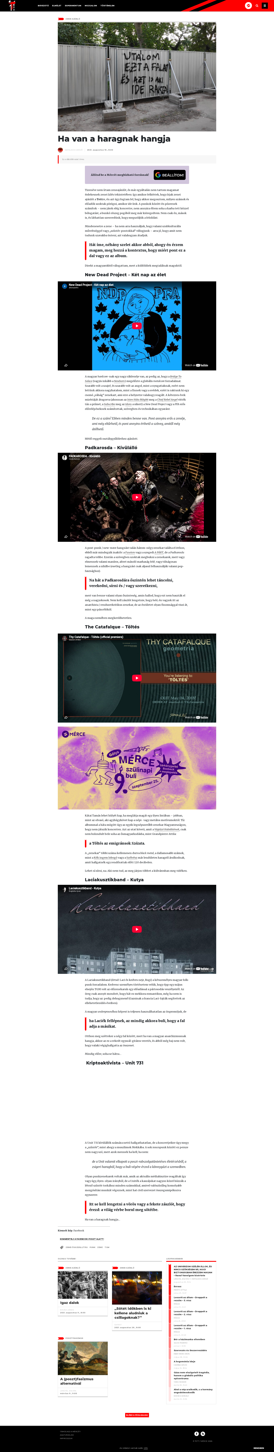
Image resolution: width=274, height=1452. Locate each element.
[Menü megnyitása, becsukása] (265, 6)
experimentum (73, 6)
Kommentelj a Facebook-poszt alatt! (82, 1239)
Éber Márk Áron (182, 1354)
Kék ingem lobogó (105, 857)
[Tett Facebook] (196, 1434)
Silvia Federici (181, 1343)
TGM (107, 1247)
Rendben (259, 1448)
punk (92, 1247)
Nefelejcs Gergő (74, 150)
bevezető (43, 6)
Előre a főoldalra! (137, 1415)
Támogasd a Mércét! (70, 1431)
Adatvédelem (67, 1435)
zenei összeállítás (77, 1247)
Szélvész (131, 857)
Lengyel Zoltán (68, 1391)
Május (177, 1304)
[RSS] (203, 1434)
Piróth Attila (180, 1290)
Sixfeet (118, 1325)
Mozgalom (91, 6)
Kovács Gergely (181, 1396)
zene (100, 1247)
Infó (146, 1448)
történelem (107, 6)
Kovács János (67, 1310)
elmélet (57, 6)
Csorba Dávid (180, 1365)
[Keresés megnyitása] (257, 7)
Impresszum (66, 1438)
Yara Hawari (180, 1382)
